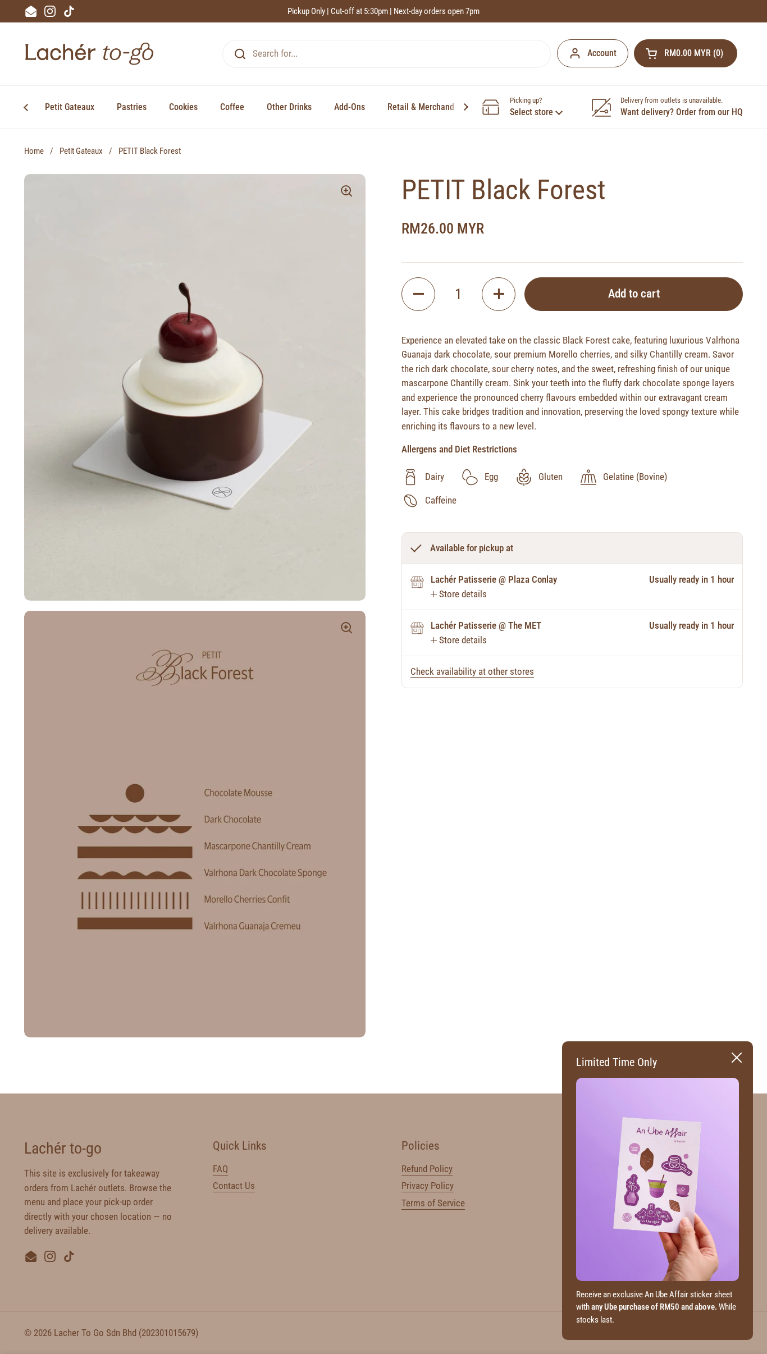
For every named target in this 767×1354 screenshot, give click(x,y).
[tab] (459, 594)
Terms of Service (433, 1203)
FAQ (220, 1168)
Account (602, 53)
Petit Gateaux (81, 151)
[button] (685, 53)
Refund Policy (427, 1168)
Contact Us (234, 1185)
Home (34, 151)
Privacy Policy (427, 1185)
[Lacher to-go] (89, 53)
